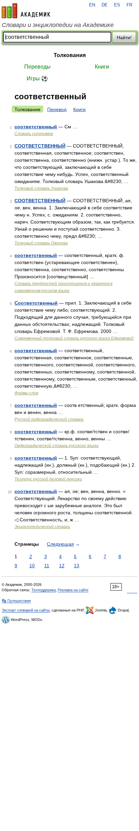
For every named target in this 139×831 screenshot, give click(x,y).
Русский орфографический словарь (49, 419)
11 (46, 565)
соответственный (36, 126)
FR (129, 5)
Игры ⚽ (37, 78)
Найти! (124, 37)
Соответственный (36, 303)
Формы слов (26, 393)
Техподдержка (43, 590)
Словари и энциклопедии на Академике (58, 25)
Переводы (37, 67)
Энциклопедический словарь (42, 526)
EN (92, 5)
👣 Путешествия (16, 601)
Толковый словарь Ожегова (41, 243)
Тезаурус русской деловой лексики (48, 479)
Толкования (70, 55)
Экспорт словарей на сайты (26, 610)
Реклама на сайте (73, 590)
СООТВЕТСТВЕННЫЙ (40, 146)
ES (117, 5)
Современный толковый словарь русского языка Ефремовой (74, 338)
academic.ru (26, 10)
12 (61, 565)
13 (76, 565)
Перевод (56, 109)
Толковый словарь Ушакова (41, 188)
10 (32, 565)
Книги (102, 67)
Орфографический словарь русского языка (57, 445)
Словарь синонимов (34, 133)
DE (105, 5)
